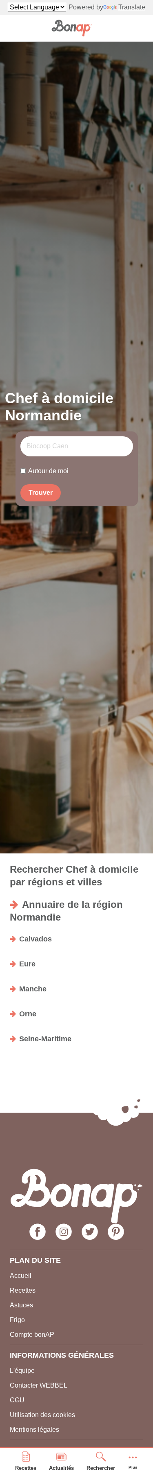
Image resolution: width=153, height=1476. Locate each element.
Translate (131, 7)
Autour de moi (48, 470)
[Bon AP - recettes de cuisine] (71, 28)
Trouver (41, 492)
